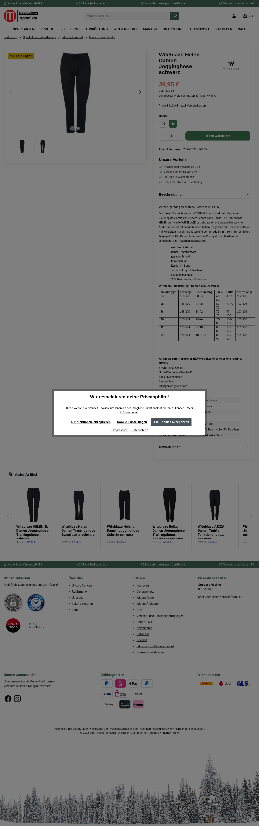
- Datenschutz (139, 430)
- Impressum (119, 430)
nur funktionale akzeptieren (91, 422)
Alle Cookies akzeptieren (171, 422)
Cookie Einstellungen (132, 422)
